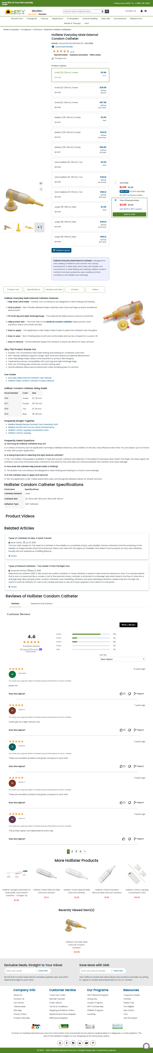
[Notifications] (141, 11)
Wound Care (17, 18)
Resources (131, 990)
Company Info (24, 990)
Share (14, 556)
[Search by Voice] (102, 11)
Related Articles (19, 528)
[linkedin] (79, 1043)
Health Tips (129, 1002)
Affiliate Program (95, 1010)
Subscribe (43, 970)
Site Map (18, 1010)
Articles (74, 289)
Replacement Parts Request (62, 1014)
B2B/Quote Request (58, 1018)
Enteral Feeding (90, 18)
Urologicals (32, 18)
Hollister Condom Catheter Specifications (43, 484)
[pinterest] (93, 1043)
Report (140, 693)
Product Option (59, 66)
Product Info (13, 289)
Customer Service (62, 990)
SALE (87, 23)
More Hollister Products (76, 860)
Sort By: (103, 654)
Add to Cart (129, 214)
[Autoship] (115, 183)
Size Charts (129, 1010)
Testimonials (19, 1006)
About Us (18, 995)
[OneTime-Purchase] (116, 200)
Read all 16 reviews (61, 55)
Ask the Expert (130, 1018)
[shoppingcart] (145, 11)
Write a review (95, 55)
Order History (55, 1002)
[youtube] (86, 1043)
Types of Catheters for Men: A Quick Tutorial (29, 538)
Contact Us (130, 11)
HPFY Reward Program (97, 995)
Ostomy (44, 18)
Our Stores (19, 1002)
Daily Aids (105, 18)
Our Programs (97, 990)
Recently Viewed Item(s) (77, 910)
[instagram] (73, 1043)
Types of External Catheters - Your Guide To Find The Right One (38, 566)
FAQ (126, 1014)
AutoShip (91, 1014)
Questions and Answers (79, 55)
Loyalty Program (95, 1002)
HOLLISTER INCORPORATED (68, 43)
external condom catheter (59, 321)
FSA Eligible (129, 1006)
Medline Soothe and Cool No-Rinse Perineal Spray (31, 427)
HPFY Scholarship (95, 1006)
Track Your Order (57, 995)
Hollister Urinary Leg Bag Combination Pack (28, 430)
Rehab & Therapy (72, 23)
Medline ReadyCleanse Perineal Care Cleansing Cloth (33, 424)
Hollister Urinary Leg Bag (19, 433)
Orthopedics (73, 18)
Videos (95, 289)
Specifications (33, 289)
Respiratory (57, 18)
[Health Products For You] (15, 11)
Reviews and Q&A (54, 289)
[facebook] (66, 1043)
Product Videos (20, 516)
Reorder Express (57, 998)
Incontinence (120, 18)
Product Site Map (22, 1018)
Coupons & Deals (132, 995)
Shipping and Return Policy (61, 1010)
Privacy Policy (20, 1014)
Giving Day (92, 998)
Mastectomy (136, 18)
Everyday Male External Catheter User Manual (29, 377)
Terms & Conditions (58, 1006)
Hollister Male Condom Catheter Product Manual (31, 380)
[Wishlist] (40, 183)
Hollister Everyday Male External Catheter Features (31, 298)
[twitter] (60, 1043)
